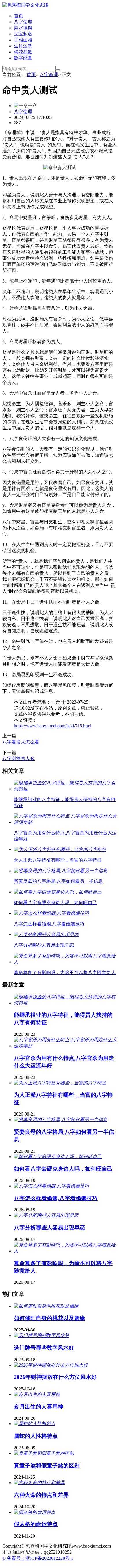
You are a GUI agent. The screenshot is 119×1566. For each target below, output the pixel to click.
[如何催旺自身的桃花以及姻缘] (46, 1306)
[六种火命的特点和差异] (39, 1482)
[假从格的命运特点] (34, 1512)
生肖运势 (23, 45)
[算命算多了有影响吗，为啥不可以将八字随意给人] (65, 1250)
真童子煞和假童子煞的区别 (47, 1466)
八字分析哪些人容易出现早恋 (49, 1228)
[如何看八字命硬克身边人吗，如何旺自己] (58, 1156)
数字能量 (23, 57)
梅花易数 (23, 51)
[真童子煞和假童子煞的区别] (44, 1453)
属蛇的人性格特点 (36, 1436)
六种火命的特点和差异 (41, 1495)
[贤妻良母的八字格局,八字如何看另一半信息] (60, 1119)
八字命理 (23, 21)
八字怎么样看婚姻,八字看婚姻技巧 (56, 1198)
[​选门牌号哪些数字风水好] (41, 1335)
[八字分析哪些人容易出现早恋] (46, 1215)
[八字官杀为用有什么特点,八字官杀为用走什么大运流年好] (65, 1045)
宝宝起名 (23, 33)
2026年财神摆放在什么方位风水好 (55, 1377)
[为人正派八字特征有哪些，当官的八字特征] (60, 1082)
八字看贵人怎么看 (20, 741)
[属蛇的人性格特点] (34, 1423)
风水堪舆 (23, 27)
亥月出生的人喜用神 (38, 1407)
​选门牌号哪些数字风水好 (44, 1348)
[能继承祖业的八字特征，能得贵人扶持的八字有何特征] (65, 1002)
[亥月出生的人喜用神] (37, 1394)
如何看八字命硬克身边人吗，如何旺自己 (63, 1169)
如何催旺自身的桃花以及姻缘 (49, 1318)
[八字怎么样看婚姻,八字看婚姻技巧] (51, 1185)
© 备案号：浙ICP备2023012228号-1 (37, 1558)
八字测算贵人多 (18, 758)
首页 (18, 15)
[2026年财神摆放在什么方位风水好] (51, 1365)
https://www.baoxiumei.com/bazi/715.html (52, 725)
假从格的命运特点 (36, 1524)
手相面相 (23, 39)
